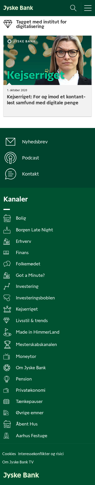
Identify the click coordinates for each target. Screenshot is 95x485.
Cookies (9, 453)
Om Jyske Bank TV (18, 462)
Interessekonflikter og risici (41, 453)
